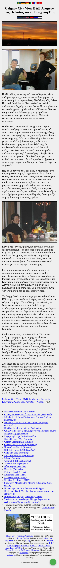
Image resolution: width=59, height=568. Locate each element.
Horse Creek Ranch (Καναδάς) (18, 447)
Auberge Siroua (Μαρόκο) (16, 463)
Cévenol (8, 550)
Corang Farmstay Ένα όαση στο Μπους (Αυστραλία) (28, 414)
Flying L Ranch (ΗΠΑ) (15, 472)
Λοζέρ (27, 541)
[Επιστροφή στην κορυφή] (53, 562)
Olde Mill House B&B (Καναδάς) (19, 450)
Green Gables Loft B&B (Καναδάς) (20, 444)
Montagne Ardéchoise (21, 550)
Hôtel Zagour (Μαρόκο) (15, 466)
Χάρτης (40, 401)
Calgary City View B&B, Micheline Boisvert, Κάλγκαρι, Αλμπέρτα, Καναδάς (26, 400)
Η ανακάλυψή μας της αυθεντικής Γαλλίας (23, 496)
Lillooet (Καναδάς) (12, 458)
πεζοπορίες (24, 553)
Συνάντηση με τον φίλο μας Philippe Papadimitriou (27, 499)
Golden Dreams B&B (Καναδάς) (19, 441)
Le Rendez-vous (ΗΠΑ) (15, 474)
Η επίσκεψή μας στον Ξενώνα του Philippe (24, 488)
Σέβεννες (50, 541)
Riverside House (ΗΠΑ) (15, 477)
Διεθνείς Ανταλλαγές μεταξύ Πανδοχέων (23, 502)
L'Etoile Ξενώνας (22, 538)
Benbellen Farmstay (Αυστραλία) (19, 411)
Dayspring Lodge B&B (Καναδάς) (20, 436)
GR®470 (18, 548)
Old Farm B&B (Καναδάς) (16, 452)
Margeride (35, 550)
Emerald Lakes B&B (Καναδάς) (18, 439)
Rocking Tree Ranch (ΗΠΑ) (17, 480)
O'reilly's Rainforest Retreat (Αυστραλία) (22, 428)
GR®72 (33, 545)
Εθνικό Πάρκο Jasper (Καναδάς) (19, 455)
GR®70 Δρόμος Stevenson (18, 545)
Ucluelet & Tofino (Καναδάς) (17, 461)
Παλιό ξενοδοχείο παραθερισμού (19, 536)
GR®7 (51, 543)
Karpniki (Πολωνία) (13, 469)
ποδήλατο (11, 555)
